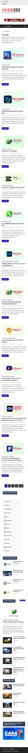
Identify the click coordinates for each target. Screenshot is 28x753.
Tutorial (16, 619)
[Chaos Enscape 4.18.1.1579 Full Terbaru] (14, 330)
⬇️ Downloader (8, 520)
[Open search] (24, 26)
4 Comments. (19, 153)
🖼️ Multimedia (7, 531)
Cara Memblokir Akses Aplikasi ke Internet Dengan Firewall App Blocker (19, 670)
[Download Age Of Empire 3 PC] (7, 696)
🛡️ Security (7, 539)
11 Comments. (19, 344)
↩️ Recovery (7, 524)
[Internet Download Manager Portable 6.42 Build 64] (14, 292)
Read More (5, 84)
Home (3, 31)
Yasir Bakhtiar (12, 71)
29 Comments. (19, 227)
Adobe (8, 65)
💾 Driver (6, 516)
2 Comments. (19, 115)
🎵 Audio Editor (8, 509)
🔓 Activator (7, 501)
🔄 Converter (7, 512)
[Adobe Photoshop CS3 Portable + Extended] (14, 55)
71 (16, 486)
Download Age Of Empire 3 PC (17, 693)
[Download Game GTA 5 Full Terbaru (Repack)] (7, 687)
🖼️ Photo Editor (8, 535)
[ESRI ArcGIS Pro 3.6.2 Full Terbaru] (7, 583)
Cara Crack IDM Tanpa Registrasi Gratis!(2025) (19, 637)
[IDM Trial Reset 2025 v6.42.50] (14, 611)
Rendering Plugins (11, 338)
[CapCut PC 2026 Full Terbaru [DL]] (14, 179)
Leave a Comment (20, 71)
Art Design (9, 221)
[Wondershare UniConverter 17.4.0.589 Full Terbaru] (14, 369)
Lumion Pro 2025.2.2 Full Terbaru (18, 562)
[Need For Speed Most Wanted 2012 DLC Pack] (7, 714)
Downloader (10, 149)
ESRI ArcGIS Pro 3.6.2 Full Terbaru (18, 580)
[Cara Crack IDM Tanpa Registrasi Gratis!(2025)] (7, 640)
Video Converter (10, 376)
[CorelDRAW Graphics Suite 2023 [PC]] (14, 214)
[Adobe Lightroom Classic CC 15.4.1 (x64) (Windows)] (14, 254)
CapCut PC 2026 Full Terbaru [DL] (13, 187)
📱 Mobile (6, 528)
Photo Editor (15, 261)
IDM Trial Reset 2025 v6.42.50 (13, 622)
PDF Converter (10, 456)
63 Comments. (19, 189)
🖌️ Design (6, 550)
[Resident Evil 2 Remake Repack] (7, 705)
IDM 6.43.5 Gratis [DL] (9, 151)
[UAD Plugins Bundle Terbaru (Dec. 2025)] (7, 573)
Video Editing (10, 185)
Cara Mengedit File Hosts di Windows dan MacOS (18, 648)
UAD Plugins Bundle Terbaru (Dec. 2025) (18, 571)
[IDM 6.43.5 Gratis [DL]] (14, 141)
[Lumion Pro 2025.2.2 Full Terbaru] (7, 564)
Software (4, 65)
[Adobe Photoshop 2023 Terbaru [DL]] (14, 99)
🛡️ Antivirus (7, 505)
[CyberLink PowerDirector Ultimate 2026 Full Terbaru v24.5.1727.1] (14, 409)
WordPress (9, 751)
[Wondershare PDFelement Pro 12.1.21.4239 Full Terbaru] (14, 449)
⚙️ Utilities (7, 543)
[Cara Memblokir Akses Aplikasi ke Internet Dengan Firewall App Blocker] (7, 671)
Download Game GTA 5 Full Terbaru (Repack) (19, 684)
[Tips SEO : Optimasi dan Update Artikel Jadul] (7, 661)
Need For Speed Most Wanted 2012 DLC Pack (19, 712)
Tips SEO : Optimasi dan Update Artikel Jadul (19, 658)
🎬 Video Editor (8, 547)
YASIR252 (12, 749)
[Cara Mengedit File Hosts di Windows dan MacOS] (7, 650)
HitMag (16, 751)
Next (21, 486)
